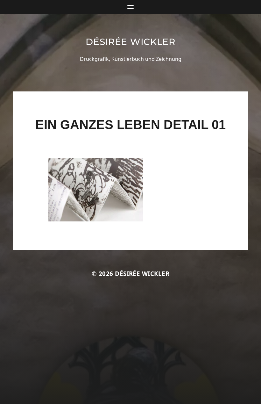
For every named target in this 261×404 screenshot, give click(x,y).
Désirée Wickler (130, 41)
